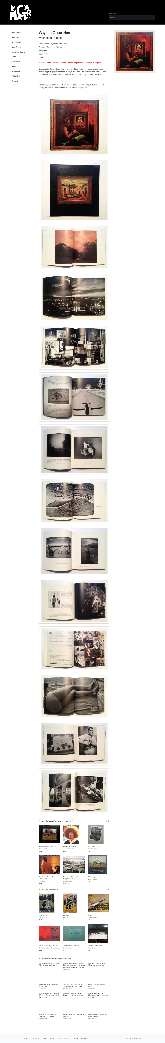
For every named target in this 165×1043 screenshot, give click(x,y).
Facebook (75, 1038)
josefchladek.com (135, 1038)
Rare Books (16, 47)
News (13, 66)
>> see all (106, 821)
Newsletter (15, 71)
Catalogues (16, 61)
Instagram (84, 1038)
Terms (67, 1038)
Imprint (45, 1038)
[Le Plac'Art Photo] (21, 12)
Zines (13, 56)
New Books (15, 37)
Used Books (16, 42)
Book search (113, 13)
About (52, 1038)
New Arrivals (16, 32)
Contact (14, 81)
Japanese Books (18, 52)
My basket (15, 76)
